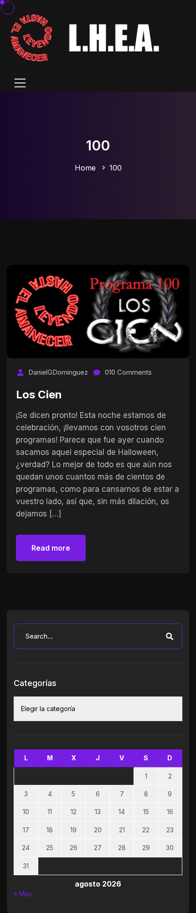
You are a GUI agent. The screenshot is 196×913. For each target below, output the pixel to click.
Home (85, 167)
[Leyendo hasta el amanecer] (86, 37)
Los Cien (39, 394)
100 (115, 167)
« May (23, 894)
